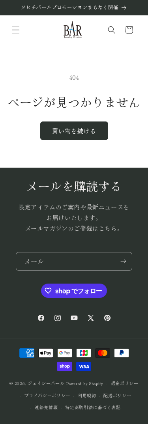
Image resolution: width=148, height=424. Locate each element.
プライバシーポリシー (47, 395)
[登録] (123, 261)
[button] (15, 30)
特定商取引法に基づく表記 (92, 407)
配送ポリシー (117, 395)
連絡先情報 (46, 407)
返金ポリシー (125, 383)
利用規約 (87, 395)
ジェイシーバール (46, 383)
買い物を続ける (74, 131)
